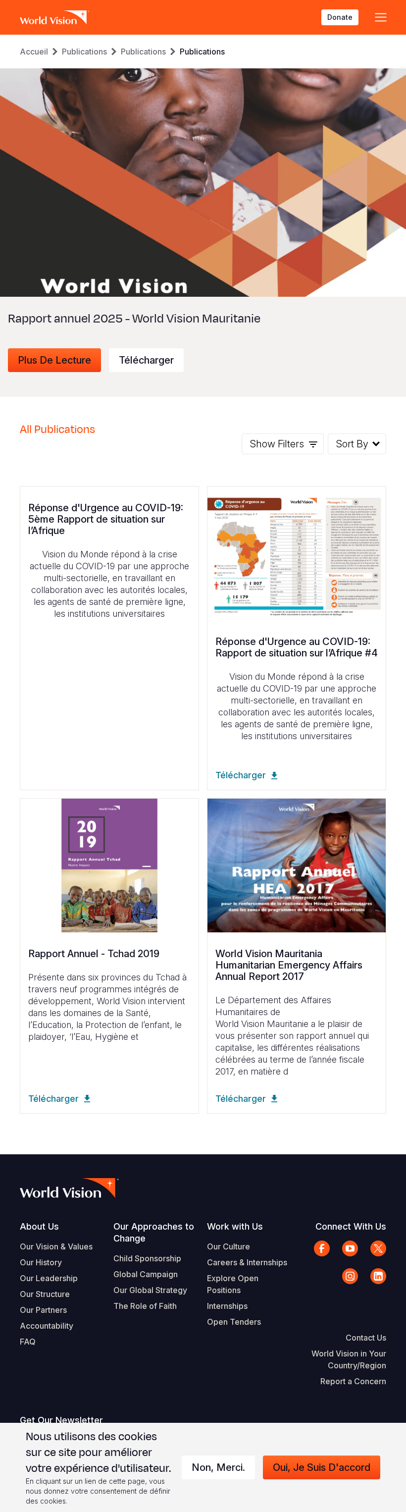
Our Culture (228, 1246)
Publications (84, 51)
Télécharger (146, 360)
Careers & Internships (247, 1262)
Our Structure (45, 1294)
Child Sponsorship (147, 1258)
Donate (340, 17)
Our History (41, 1262)
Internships (227, 1306)
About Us (39, 1226)
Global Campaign (145, 1274)
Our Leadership (49, 1278)
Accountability (46, 1326)
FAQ (28, 1342)
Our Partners (43, 1310)
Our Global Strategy (150, 1290)
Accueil (34, 51)
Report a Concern (353, 1381)
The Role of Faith (145, 1306)
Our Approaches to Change (153, 1232)
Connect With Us (350, 1226)
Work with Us (235, 1226)
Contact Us (366, 1338)
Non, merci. (218, 1467)
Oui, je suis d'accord (321, 1467)
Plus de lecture (54, 360)
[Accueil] (54, 17)
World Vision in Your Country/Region (348, 1359)
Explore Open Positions (232, 1284)
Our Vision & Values (56, 1246)
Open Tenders (234, 1322)
